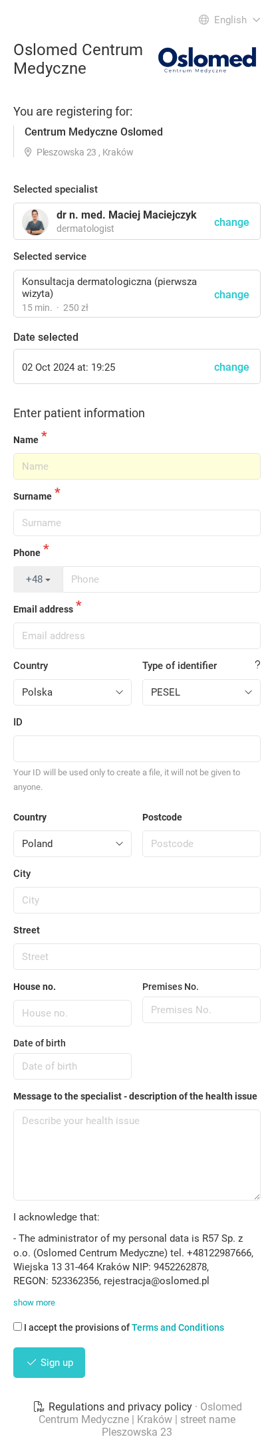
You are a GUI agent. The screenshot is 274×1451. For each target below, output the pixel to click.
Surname (32, 496)
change (231, 294)
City (22, 874)
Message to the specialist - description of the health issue (135, 1096)
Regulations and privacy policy (120, 1407)
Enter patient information (79, 413)
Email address (43, 609)
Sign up (55, 1363)
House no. (34, 986)
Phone (27, 552)
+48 (35, 579)
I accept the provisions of (124, 1327)
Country (30, 666)
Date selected (45, 337)
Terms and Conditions (178, 1327)
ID (18, 722)
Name (26, 440)
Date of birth (39, 1043)
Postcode (162, 817)
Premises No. (170, 986)
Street (26, 930)
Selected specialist (55, 189)
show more (34, 1302)
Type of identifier (179, 666)
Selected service (49, 256)
